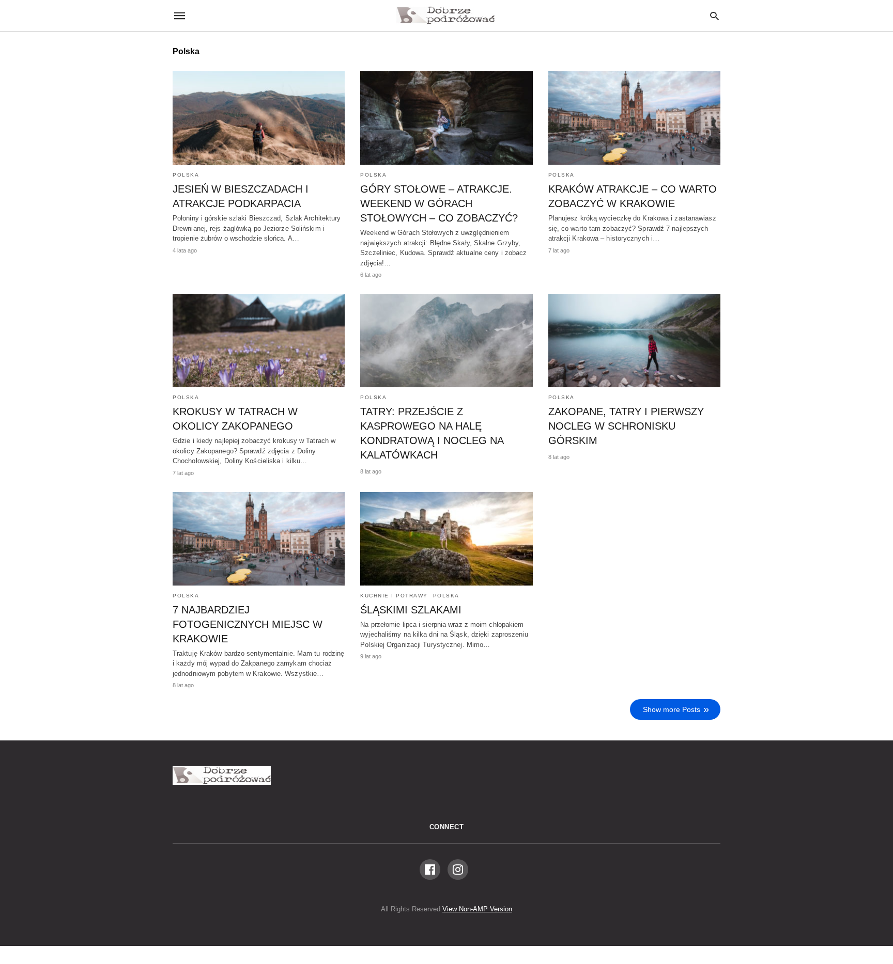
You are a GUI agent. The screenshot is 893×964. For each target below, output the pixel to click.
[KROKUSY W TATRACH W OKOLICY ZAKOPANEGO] (259, 340)
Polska (186, 175)
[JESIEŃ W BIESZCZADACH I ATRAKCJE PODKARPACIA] (259, 118)
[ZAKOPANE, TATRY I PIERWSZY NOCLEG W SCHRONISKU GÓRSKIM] (634, 340)
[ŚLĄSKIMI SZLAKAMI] (446, 539)
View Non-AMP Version (477, 909)
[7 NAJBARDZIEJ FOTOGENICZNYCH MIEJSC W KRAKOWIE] (259, 539)
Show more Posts (671, 709)
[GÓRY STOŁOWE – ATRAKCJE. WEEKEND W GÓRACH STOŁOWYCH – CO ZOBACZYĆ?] (446, 118)
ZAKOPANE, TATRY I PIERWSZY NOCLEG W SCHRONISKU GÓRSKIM (626, 426)
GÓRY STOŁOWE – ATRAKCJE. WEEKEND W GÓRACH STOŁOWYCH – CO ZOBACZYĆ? (439, 203)
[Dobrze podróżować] (445, 15)
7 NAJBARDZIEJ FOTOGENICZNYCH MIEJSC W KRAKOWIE (247, 624)
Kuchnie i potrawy (394, 595)
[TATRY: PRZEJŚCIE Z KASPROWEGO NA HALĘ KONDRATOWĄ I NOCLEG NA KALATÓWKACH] (446, 340)
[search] (714, 16)
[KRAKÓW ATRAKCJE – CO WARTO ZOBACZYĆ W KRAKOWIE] (634, 118)
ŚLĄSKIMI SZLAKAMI (410, 609)
